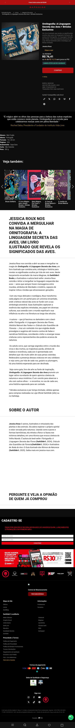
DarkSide (5, 633)
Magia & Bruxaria (27, 12)
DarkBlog (6, 610)
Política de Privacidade (10, 644)
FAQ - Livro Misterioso (9, 657)
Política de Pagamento (10, 641)
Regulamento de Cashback (11, 652)
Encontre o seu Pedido (10, 654)
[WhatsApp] (71, 717)
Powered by (34, 718)
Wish (39, 628)
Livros (16, 12)
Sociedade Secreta (8, 631)
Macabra (6, 628)
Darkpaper (41, 631)
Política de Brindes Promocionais (13, 646)
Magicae (40, 620)
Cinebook (41, 617)
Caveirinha (41, 623)
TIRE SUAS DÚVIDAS (37, 594)
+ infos (44, 77)
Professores (41, 604)
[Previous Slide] (5, 2)
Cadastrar (37, 543)
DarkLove (6, 625)
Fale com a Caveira (9, 660)
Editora (5, 604)
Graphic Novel (7, 620)
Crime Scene (7, 623)
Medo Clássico (7, 617)
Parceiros (40, 607)
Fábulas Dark (42, 625)
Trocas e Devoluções (9, 649)
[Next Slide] (69, 2)
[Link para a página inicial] (7, 12)
